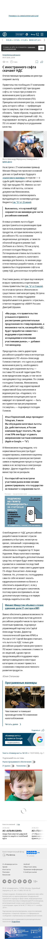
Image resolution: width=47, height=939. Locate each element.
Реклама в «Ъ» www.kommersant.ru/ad (23, 15)
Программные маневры (21, 682)
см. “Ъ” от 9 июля (34, 286)
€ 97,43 (16, 40)
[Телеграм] (4, 881)
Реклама (6, 872)
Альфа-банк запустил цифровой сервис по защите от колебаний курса (15, 836)
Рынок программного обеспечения (17, 761)
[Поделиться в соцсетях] (41, 61)
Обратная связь (30, 867)
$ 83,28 (8, 40)
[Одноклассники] (20, 881)
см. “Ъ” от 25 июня (22, 202)
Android (27, 864)
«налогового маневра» (14, 177)
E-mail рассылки (30, 872)
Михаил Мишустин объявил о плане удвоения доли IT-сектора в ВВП (24, 607)
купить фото (7, 161)
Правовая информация (33, 869)
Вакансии (6, 875)
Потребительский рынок (11, 55)
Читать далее (12, 724)
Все (19, 824)
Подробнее (16, 921)
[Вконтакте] (9, 881)
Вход (33, 34)
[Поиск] (37, 34)
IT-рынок (6, 765)
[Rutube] (25, 881)
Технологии (21, 765)
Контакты (7, 869)
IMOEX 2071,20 (34, 40)
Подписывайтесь (14, 742)
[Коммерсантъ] (5, 34)
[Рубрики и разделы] (42, 34)
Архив (5, 867)
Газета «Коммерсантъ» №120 (15, 753)
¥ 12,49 (24, 40)
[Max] (30, 881)
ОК (41, 48)
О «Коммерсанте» (10, 864)
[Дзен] (14, 881)
